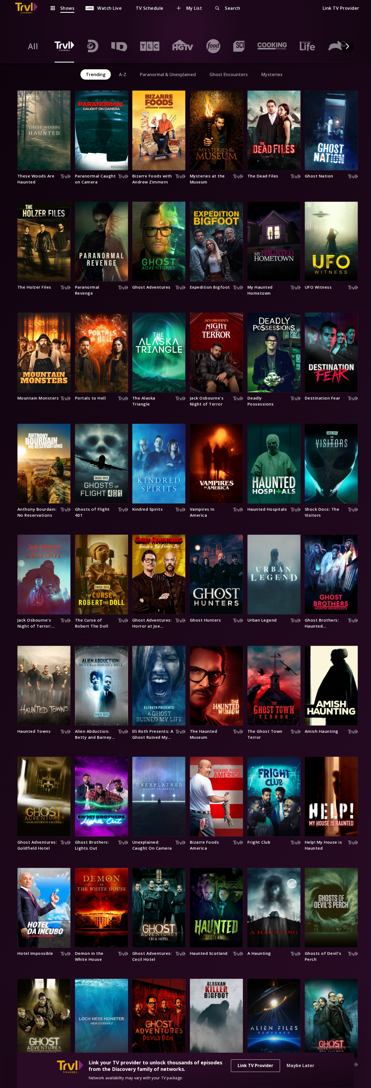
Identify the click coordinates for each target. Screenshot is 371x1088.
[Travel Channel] (29, 8)
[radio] (33, 46)
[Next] (347, 46)
